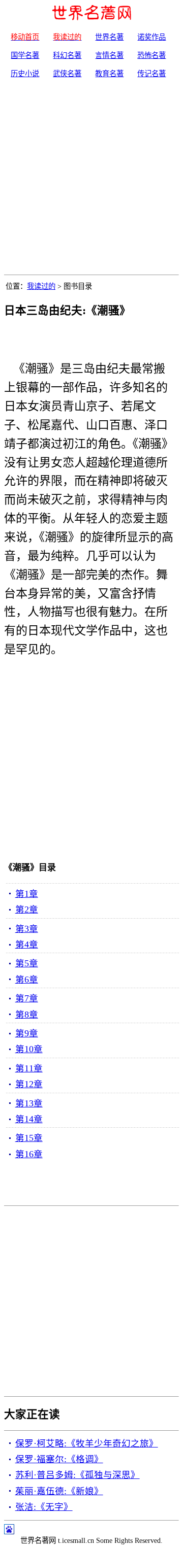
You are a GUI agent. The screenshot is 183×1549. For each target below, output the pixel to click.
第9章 (26, 1033)
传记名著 (151, 74)
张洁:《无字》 (44, 1507)
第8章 (26, 1014)
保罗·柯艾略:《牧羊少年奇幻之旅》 (86, 1443)
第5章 (26, 963)
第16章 (29, 1154)
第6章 (26, 979)
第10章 (29, 1049)
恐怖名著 (151, 55)
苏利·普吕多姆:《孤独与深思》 (77, 1475)
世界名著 (109, 37)
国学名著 (25, 55)
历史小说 (25, 74)
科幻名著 (67, 55)
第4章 (26, 944)
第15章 (29, 1138)
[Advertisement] (91, 178)
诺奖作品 (151, 37)
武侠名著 (67, 74)
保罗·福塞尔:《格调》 (59, 1459)
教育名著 (109, 74)
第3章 (26, 929)
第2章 (26, 909)
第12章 (29, 1084)
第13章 (29, 1103)
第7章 (26, 998)
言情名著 (109, 55)
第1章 (26, 894)
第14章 (29, 1119)
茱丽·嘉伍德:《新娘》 (59, 1491)
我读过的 (41, 286)
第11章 (29, 1068)
